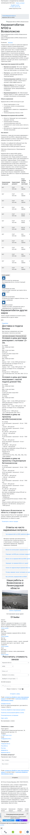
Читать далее (5, 275)
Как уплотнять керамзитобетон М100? (16, 576)
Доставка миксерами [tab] (9, 336)
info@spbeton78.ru (6, 738)
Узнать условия (20, 3)
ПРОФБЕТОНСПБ (6, 703)
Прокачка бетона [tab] (21, 336)
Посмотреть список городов (10, 521)
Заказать (10, 42)
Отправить (15, 777)
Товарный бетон (5, 743)
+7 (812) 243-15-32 (15, 6)
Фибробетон (4, 750)
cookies (2, 825)
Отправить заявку (15, 693)
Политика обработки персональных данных (13, 710)
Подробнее (5, 323)
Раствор (3, 748)
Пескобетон (4, 746)
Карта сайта (4, 718)
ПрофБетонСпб (15, 5)
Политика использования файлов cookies (12, 712)
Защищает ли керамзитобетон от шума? (16, 563)
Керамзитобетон (5, 752)
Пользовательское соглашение (9, 715)
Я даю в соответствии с (15, 698)
